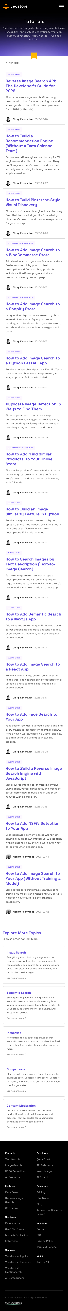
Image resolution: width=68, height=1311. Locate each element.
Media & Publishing (16, 1235)
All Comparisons (14, 1277)
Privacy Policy (45, 1241)
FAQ (39, 1235)
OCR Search (12, 1208)
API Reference (45, 1165)
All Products (12, 1177)
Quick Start (43, 1159)
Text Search (12, 1159)
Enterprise (11, 1241)
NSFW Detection (15, 1171)
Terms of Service (47, 1246)
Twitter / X (43, 1262)
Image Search (13, 1165)
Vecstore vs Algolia (16, 1256)
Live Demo (43, 1198)
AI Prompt (42, 1177)
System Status (13, 1302)
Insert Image (44, 1171)
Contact (42, 1229)
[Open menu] (61, 7)
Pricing (41, 1192)
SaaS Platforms (14, 1229)
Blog (39, 1204)
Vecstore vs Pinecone (18, 1262)
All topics (14, 62)
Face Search (12, 1192)
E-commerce (12, 1223)
